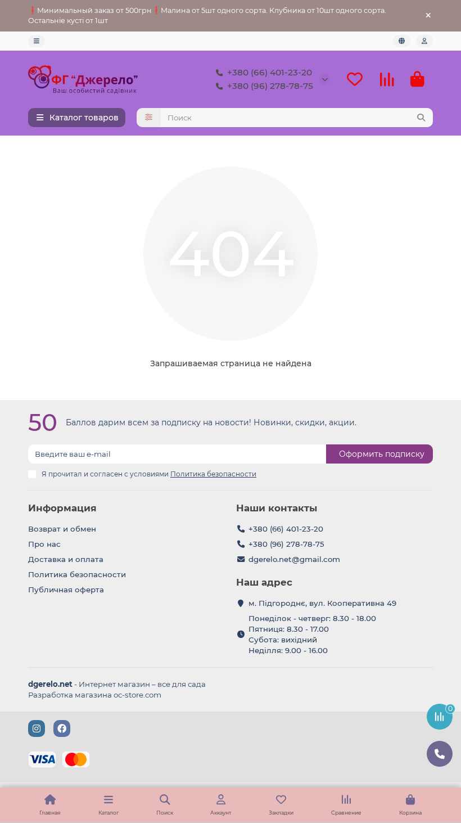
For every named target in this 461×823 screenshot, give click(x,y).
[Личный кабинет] (424, 41)
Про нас (44, 543)
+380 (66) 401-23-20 (269, 72)
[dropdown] (36, 41)
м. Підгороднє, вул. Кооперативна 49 (322, 603)
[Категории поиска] (149, 117)
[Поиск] (421, 118)
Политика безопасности (77, 574)
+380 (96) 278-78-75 (270, 85)
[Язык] (401, 41)
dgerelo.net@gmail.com (294, 559)
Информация (62, 508)
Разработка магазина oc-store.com (94, 694)
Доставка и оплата (65, 559)
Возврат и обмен (62, 528)
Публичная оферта (66, 589)
